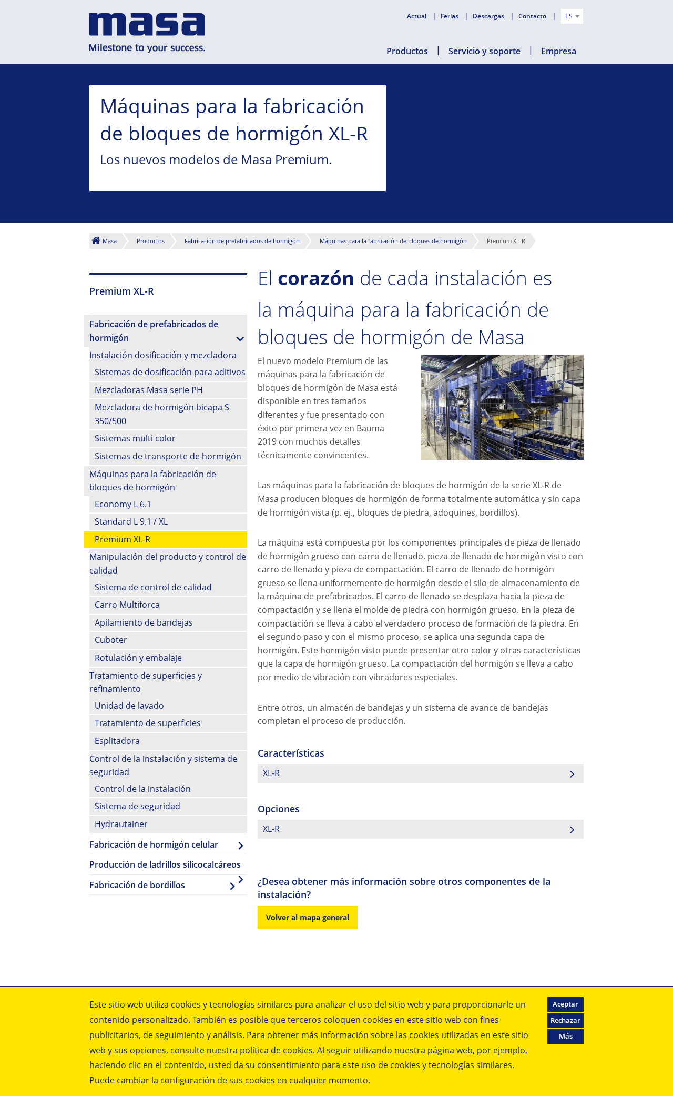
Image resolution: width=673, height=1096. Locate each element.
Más (566, 1036)
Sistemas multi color (135, 438)
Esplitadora (117, 741)
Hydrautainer (121, 824)
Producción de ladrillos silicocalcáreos (165, 864)
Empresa (558, 51)
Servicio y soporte (484, 51)
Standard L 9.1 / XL (131, 521)
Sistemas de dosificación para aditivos (170, 372)
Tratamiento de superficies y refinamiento (145, 682)
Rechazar (565, 1020)
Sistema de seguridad (137, 806)
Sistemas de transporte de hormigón (168, 456)
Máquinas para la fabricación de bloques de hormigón (393, 241)
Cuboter (111, 640)
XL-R (271, 773)
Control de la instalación (143, 789)
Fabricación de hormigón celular (153, 844)
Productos (407, 51)
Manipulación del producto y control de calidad (167, 563)
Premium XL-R (122, 539)
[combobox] (572, 16)
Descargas (489, 16)
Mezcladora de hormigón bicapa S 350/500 (162, 414)
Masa (110, 241)
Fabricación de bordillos (137, 885)
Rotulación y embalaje (138, 657)
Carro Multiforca (127, 604)
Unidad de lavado (129, 705)
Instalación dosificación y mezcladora (163, 355)
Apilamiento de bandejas (144, 622)
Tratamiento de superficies (148, 723)
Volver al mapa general (307, 917)
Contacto (533, 16)
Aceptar (565, 1004)
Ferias (450, 16)
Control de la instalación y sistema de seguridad (163, 765)
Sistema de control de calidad (153, 587)
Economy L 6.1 (123, 504)
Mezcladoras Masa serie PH (149, 390)
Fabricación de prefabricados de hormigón (242, 241)
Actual (417, 16)
